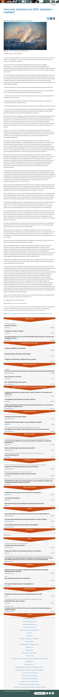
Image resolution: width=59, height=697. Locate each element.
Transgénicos (29, 564)
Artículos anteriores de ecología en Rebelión (29, 684)
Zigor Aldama (7, 603)
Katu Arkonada (7, 378)
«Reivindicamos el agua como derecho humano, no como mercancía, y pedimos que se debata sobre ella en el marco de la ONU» (29, 481)
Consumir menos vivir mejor (29, 627)
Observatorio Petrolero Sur (29, 618)
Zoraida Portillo (8, 585)
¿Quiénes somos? (39, 693)
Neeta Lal (6, 596)
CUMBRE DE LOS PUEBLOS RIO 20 (29, 364)
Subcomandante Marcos (9, 373)
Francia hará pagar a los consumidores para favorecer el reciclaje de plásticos (27, 514)
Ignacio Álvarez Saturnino (10, 418)
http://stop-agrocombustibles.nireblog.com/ (29, 630)
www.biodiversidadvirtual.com (29, 624)
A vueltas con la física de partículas (15, 545)
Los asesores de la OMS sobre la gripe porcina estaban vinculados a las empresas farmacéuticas (28, 441)
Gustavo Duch (7, 500)
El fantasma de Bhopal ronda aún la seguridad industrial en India (23, 594)
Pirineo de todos (29, 655)
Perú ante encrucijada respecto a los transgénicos (19, 584)
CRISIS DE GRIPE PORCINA (29, 434)
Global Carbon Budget (21, 181)
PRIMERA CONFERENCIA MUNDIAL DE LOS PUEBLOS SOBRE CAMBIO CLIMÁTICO (29, 387)
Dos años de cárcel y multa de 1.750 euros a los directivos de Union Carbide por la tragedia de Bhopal (28, 608)
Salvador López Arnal (9, 547)
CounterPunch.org (15, 303)
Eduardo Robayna (8, 340)
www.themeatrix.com (29, 664)
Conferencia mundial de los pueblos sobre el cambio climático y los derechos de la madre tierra (28, 393)
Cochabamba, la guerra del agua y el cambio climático (20, 399)
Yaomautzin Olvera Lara (9, 573)
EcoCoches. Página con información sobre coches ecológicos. (29, 670)
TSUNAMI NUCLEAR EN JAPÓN (29, 411)
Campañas (29, 508)
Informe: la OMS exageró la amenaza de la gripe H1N (19, 448)
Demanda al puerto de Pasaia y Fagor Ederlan (18, 354)
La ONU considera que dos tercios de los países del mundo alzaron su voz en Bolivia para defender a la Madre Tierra (29, 405)
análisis (7, 146)
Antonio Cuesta (8, 475)
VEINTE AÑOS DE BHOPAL (29, 588)
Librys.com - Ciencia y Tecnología (29, 673)
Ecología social (27, 21)
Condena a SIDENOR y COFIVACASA (15, 348)
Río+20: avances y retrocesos (13, 376)
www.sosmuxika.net (29, 641)
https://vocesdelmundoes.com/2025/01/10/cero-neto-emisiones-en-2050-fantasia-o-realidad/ (29, 313)
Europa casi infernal (10, 325)
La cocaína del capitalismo (12, 498)
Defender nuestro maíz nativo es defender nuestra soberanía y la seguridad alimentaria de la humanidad (26, 570)
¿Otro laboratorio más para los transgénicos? (17, 578)
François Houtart (8, 395)
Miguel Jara (7, 553)
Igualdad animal (29, 647)
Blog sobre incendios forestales (29, 653)
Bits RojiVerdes (29, 661)
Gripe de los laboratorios (12, 455)
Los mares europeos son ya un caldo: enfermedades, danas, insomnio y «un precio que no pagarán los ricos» (29, 337)
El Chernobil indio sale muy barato (15, 601)
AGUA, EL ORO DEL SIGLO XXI (29, 487)
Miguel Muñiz (7, 424)
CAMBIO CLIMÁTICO (29, 318)
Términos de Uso (34, 691)
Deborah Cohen (7, 444)
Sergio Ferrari (7, 327)
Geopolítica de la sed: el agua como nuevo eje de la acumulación (23, 492)
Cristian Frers (7, 333)
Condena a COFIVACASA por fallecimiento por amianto (20, 359)
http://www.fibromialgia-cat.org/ (30, 621)
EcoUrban (29, 633)
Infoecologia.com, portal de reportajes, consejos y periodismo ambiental (29, 687)
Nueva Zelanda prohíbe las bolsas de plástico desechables (21, 525)
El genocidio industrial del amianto (29, 343)
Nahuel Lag (7, 505)
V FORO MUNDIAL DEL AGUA (30, 459)
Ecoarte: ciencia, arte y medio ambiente (30, 681)
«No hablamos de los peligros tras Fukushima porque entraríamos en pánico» (27, 429)
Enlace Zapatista (29, 650)
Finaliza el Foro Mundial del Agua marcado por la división (21, 466)
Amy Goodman (7, 401)
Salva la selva (29, 635)
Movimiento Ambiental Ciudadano (29, 678)
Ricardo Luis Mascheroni (9, 384)
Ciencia (29, 538)
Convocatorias (29, 529)
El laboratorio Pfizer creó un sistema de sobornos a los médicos (23, 551)
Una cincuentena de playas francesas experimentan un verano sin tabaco (26, 519)
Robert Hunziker (10, 21)
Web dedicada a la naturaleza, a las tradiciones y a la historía (30, 667)
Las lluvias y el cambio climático (14, 331)
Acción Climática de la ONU (13, 130)
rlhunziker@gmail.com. (40, 310)
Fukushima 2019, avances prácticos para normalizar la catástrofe (23, 422)
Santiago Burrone (8, 494)
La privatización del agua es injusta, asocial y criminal (20, 474)
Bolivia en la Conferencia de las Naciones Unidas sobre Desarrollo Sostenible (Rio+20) (29, 371)
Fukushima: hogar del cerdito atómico (16, 416)
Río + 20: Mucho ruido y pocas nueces (15, 382)
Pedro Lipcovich (8, 457)
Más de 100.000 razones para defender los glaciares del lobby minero (24, 503)
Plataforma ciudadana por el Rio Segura (29, 638)
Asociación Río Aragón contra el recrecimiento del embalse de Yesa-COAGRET (29, 658)
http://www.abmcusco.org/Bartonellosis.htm (29, 644)
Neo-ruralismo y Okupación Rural (29, 675)
